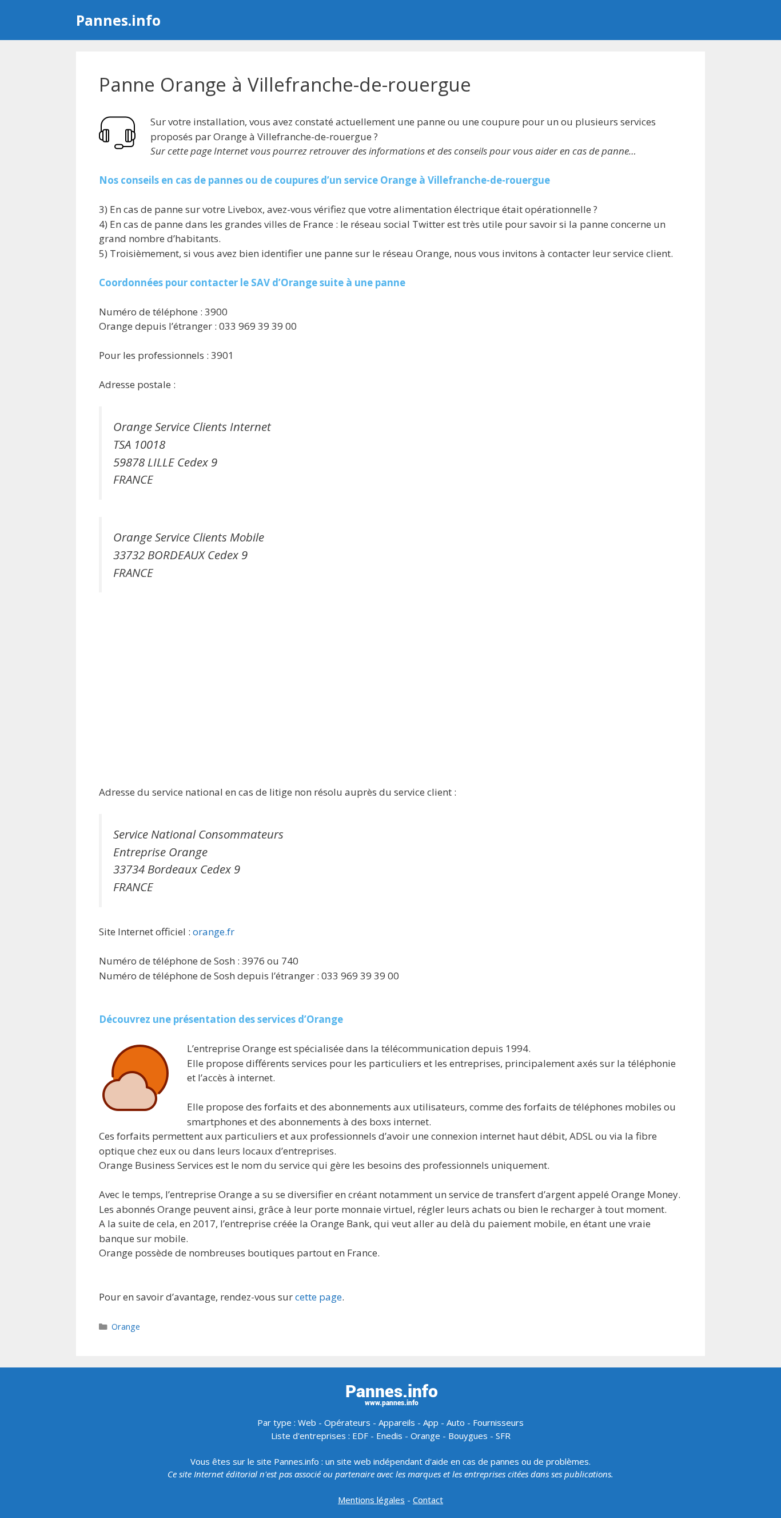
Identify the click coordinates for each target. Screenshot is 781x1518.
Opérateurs (347, 1422)
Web (307, 1422)
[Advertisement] (390, 690)
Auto (456, 1422)
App (431, 1422)
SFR (503, 1435)
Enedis (389, 1435)
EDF (360, 1435)
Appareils (396, 1422)
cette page (318, 1296)
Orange (125, 1326)
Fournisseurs (498, 1422)
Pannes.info (118, 20)
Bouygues (468, 1435)
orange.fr (213, 931)
